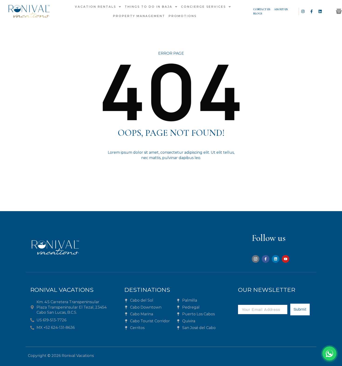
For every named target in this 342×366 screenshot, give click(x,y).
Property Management (139, 16)
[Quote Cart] (339, 11)
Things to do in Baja (148, 6)
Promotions (183, 16)
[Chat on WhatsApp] (329, 353)
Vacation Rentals (95, 6)
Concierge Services (203, 6)
